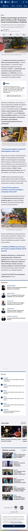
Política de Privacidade (17, 522)
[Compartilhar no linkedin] (24, 34)
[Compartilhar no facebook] (11, 34)
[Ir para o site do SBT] (22, 508)
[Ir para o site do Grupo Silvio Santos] (11, 508)
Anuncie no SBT (14, 511)
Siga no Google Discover (15, 95)
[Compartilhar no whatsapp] (4, 34)
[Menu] (26, 2)
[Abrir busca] (23, 2)
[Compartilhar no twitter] (17, 34)
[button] (11, 435)
